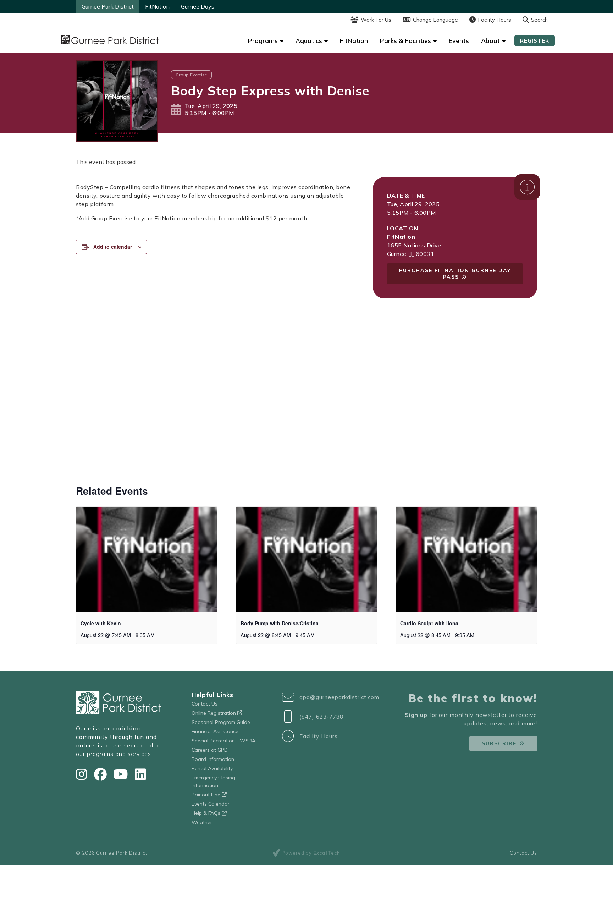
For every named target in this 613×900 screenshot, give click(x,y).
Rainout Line (207, 794)
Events (459, 41)
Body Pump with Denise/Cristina (280, 623)
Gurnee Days (197, 6)
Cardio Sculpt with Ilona (429, 623)
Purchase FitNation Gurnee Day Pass (455, 273)
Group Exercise (191, 74)
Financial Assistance (215, 731)
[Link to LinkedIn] (140, 774)
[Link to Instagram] (83, 774)
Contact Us (204, 704)
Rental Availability (212, 768)
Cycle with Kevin (101, 623)
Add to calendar (112, 246)
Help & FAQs (207, 813)
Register (534, 40)
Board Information (213, 759)
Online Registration (214, 713)
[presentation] (146, 559)
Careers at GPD (210, 750)
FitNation (157, 6)
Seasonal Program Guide (221, 722)
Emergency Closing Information (213, 781)
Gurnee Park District (108, 6)
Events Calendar (211, 804)
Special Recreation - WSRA (223, 740)
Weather (202, 822)
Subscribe (499, 743)
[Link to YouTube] (122, 774)
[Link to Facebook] (102, 774)
